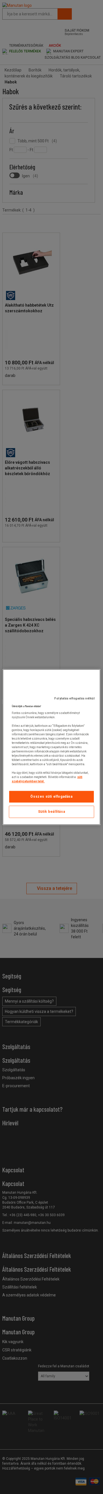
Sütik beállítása (51, 812)
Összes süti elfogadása (51, 797)
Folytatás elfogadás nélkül (74, 698)
